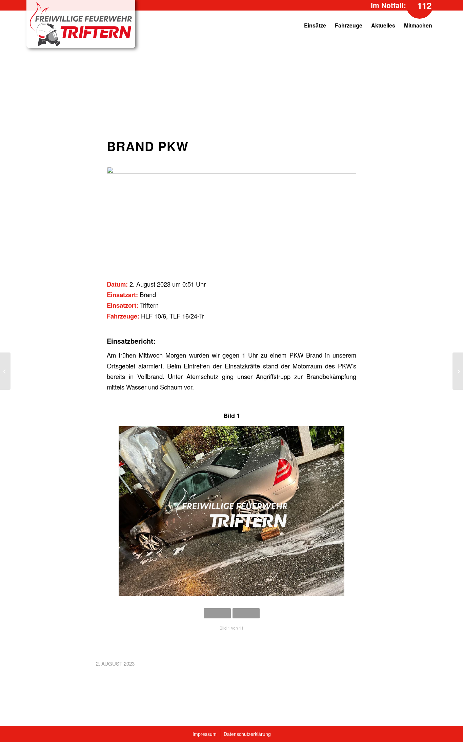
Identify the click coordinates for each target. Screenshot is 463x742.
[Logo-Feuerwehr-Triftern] (81, 24)
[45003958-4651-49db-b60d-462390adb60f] (231, 218)
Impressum (205, 733)
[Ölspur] (457, 371)
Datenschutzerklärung (247, 733)
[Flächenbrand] (5, 371)
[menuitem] (276, 25)
